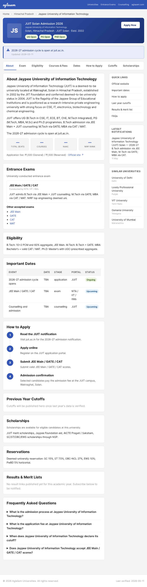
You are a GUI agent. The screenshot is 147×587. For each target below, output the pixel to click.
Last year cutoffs (121, 103)
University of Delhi (122, 177)
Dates (76, 65)
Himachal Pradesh (24, 13)
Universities (92, 4)
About (9, 65)
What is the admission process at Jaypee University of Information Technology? (51, 514)
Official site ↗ (76, 154)
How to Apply (94, 65)
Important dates (120, 90)
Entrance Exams (108, 4)
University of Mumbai (124, 219)
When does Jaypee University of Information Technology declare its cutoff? (52, 538)
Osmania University (122, 210)
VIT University (119, 200)
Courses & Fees (58, 65)
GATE (13, 215)
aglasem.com (138, 4)
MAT (12, 223)
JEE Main (15, 211)
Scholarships (131, 65)
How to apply (119, 96)
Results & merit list (122, 109)
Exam (22, 65)
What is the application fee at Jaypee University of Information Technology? (49, 526)
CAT (12, 219)
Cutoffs (112, 65)
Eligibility (37, 65)
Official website (120, 83)
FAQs (115, 116)
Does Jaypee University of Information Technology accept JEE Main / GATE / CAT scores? (53, 550)
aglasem (9, 4)
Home (6, 13)
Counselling (123, 4)
